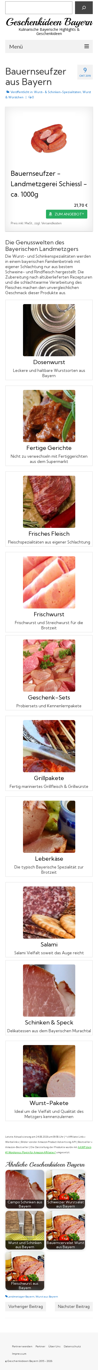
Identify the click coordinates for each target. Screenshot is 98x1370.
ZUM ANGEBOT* (69, 214)
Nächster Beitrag (74, 1306)
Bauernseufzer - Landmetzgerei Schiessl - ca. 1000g (49, 183)
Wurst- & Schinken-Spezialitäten (57, 92)
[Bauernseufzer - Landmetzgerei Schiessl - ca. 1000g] (49, 138)
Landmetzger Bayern (20, 1296)
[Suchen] (84, 7)
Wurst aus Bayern (47, 1296)
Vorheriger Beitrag (25, 1306)
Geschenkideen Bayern (49, 21)
